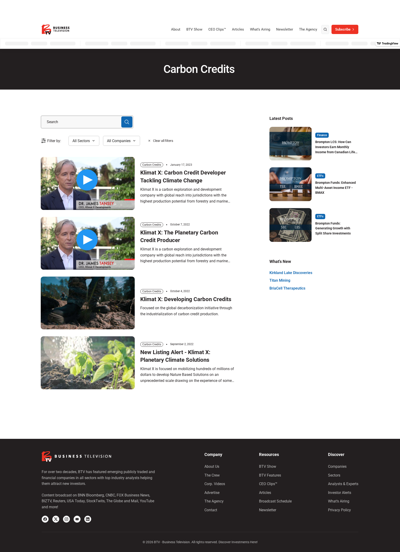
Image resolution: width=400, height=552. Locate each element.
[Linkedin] (87, 519)
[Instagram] (66, 519)
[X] (55, 519)
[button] (84, 141)
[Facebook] (45, 519)
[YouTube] (77, 519)
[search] (325, 29)
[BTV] (55, 29)
